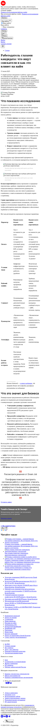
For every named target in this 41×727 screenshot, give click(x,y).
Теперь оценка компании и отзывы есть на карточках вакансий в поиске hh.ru (18, 568)
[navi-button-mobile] (3, 46)
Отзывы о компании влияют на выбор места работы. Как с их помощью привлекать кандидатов (22, 561)
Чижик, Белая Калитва (29, 599)
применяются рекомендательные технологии (17, 706)
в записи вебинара (26, 383)
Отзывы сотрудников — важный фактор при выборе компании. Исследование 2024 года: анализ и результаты (21, 546)
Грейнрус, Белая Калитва (27, 597)
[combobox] (9, 721)
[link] (4, 35)
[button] (3, 40)
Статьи (7, 50)
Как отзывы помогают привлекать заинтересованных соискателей (16, 554)
